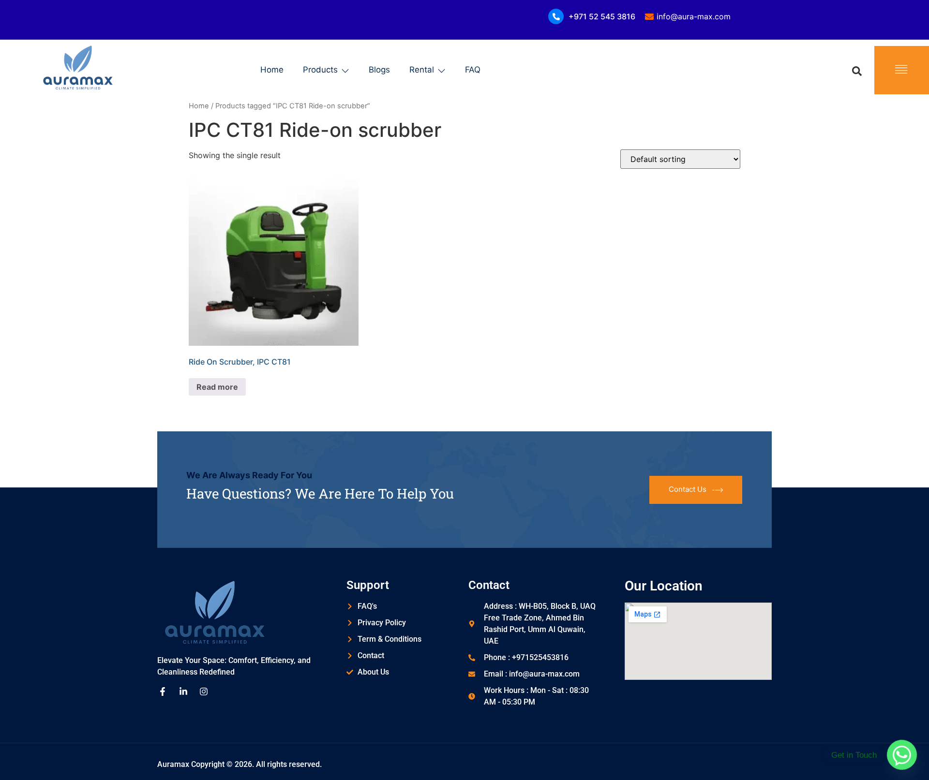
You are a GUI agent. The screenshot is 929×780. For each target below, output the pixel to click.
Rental (421, 69)
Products (320, 69)
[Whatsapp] (902, 755)
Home (272, 69)
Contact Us (687, 489)
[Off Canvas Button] (901, 69)
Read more (217, 387)
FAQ (472, 69)
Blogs (379, 69)
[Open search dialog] (857, 70)
